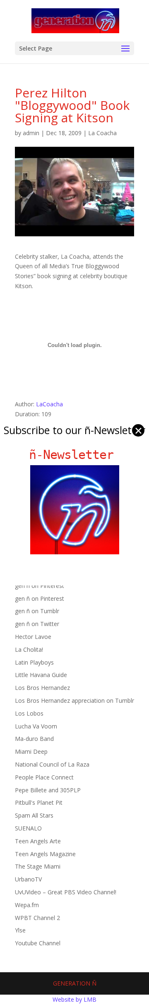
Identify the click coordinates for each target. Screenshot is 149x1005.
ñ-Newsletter (74, 454)
